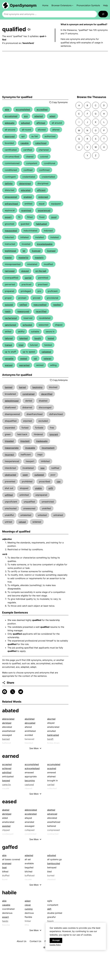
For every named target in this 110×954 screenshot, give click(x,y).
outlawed (39, 474)
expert (8, 217)
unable (38, 488)
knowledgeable (44, 244)
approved (10, 136)
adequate (9, 123)
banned (8, 387)
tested (51, 338)
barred (22, 387)
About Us (21, 941)
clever (28, 905)
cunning (29, 909)
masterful (23, 257)
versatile (9, 358)
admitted (6, 772)
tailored (9, 338)
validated (46, 351)
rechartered (11, 318)
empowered (11, 197)
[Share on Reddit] (20, 691)
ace (26, 116)
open (25, 474)
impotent (25, 441)
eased (9, 801)
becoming (30, 780)
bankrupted (53, 735)
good (53, 217)
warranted (24, 365)
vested (23, 358)
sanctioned (10, 324)
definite (8, 183)
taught (37, 338)
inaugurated (11, 230)
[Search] (103, 14)
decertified (46, 394)
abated (10, 710)
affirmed (40, 123)
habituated (41, 223)
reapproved (23, 311)
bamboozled (53, 863)
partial (28, 277)
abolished (29, 719)
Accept (56, 940)
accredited (42, 109)
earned (10, 756)
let (24, 250)
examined (26, 210)
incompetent (48, 447)
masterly (39, 257)
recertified (41, 311)
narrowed (9, 271)
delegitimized (12, 400)
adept (52, 116)
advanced (52, 814)
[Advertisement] (55, 73)
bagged (6, 780)
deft (49, 909)
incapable (30, 447)
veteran (47, 358)
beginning (37, 387)
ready (8, 311)
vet (35, 358)
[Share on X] (12, 691)
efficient (41, 190)
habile (9, 892)
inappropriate (12, 447)
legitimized (10, 250)
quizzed (9, 304)
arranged (6, 863)
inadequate (41, 441)
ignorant (54, 434)
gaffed (10, 847)
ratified (23, 304)
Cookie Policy (55, 945)
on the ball (40, 271)
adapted (38, 116)
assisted (6, 826)
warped (8, 365)
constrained (28, 394)
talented (23, 338)
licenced (36, 250)
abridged (6, 723)
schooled (27, 324)
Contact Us (35, 941)
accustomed (11, 116)
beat (4, 867)
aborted (51, 719)
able (7, 109)
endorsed (43, 197)
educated (25, 190)
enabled (28, 197)
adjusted (25, 123)
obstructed (10, 474)
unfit (50, 488)
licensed (51, 250)
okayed (25, 271)
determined (25, 183)
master (8, 257)
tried (21, 345)
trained (8, 345)
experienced (44, 210)
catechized (40, 143)
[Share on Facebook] (4, 691)
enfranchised (11, 203)
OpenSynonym (23, 5)
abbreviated (8, 719)
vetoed (22, 521)
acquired (51, 768)
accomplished (23, 109)
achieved (6, 768)
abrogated (30, 723)
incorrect (9, 454)
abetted (51, 810)
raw (59, 481)
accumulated (53, 764)
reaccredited (40, 304)
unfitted (9, 495)
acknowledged (32, 768)
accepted (7, 764)
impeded (9, 441)
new (42, 468)
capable (25, 143)
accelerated (31, 814)
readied (57, 304)
